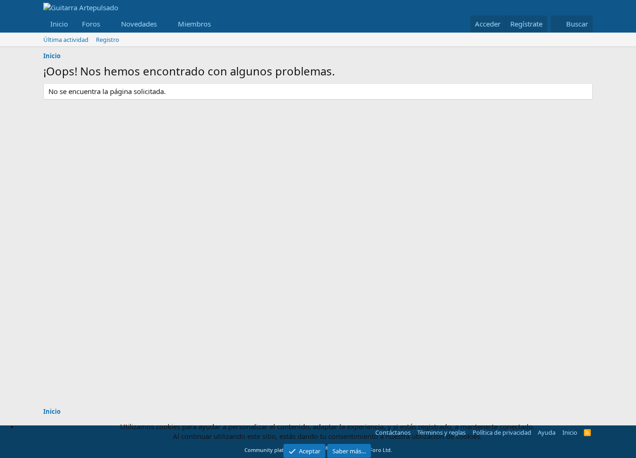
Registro (107, 39)
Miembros (194, 23)
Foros (91, 23)
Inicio (59, 23)
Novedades (139, 23)
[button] (107, 24)
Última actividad (65, 39)
